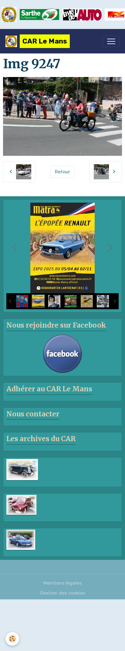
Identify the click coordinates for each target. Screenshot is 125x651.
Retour (62, 172)
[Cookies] (12, 639)
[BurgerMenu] (111, 41)
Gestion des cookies (62, 593)
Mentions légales (62, 583)
